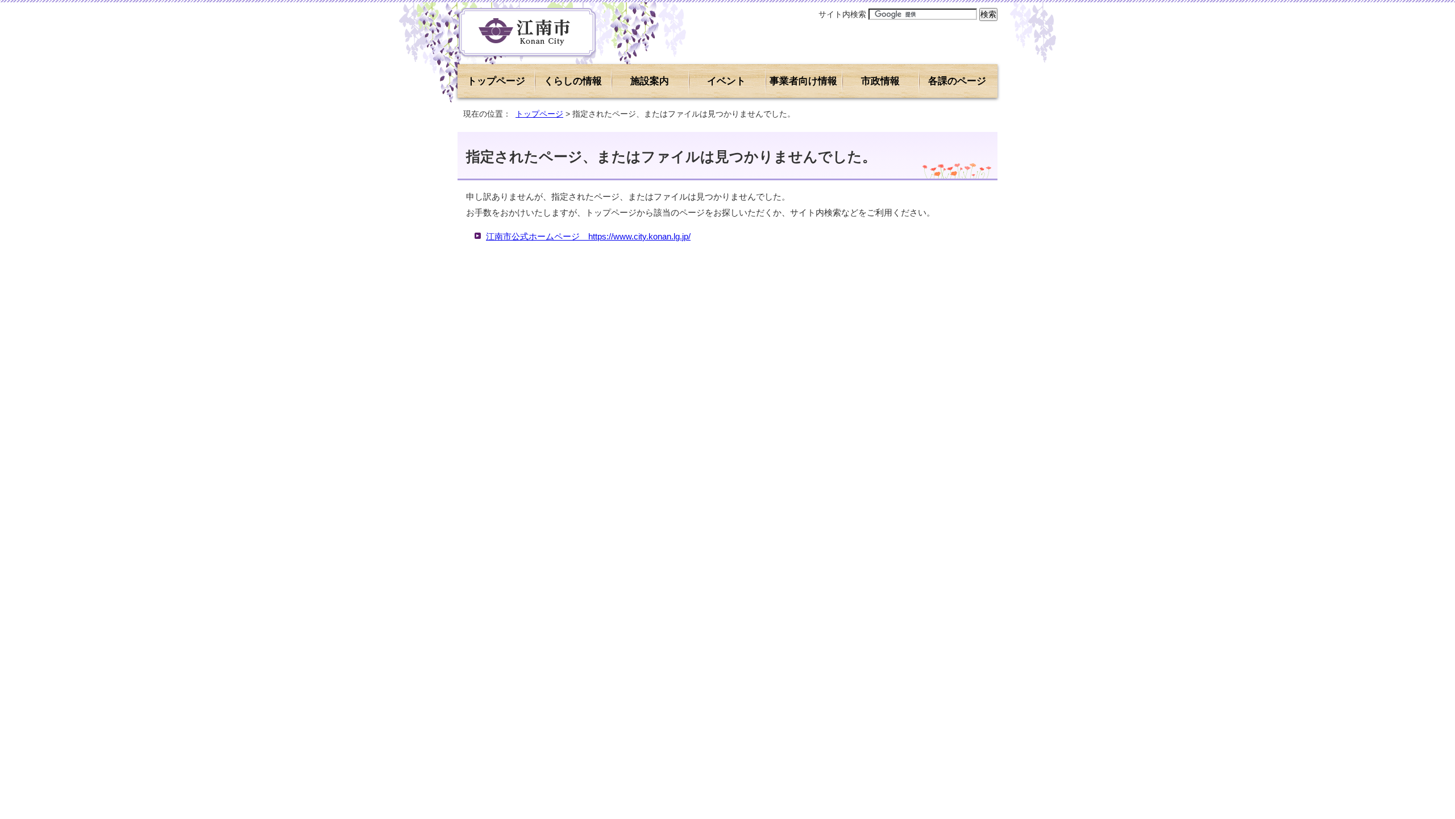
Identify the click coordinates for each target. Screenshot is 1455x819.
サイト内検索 (842, 14)
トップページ (496, 81)
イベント (726, 81)
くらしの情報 (573, 81)
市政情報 (880, 81)
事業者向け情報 (803, 81)
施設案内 (649, 81)
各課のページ (957, 81)
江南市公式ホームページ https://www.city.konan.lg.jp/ (588, 236)
